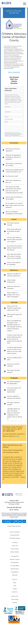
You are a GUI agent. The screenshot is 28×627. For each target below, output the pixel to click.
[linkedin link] (20, 521)
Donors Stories (15, 548)
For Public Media (14, 565)
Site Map (14, 602)
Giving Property (15, 568)
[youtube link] (8, 521)
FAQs (17, 436)
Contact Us (15, 592)
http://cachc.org (14, 72)
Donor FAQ (15, 545)
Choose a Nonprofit (15, 532)
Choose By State (14, 535)
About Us (14, 579)
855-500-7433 (14, 13)
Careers (15, 588)
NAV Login (14, 575)
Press (14, 585)
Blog (15, 582)
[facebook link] (4, 521)
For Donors (15, 542)
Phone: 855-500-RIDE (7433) (14, 507)
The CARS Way (15, 562)
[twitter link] (12, 521)
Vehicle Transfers (14, 552)
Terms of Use (14, 596)
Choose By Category (14, 538)
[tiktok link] (24, 521)
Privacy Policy (14, 599)
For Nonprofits (14, 556)
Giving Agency (15, 572)
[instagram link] (16, 521)
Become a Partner (14, 559)
